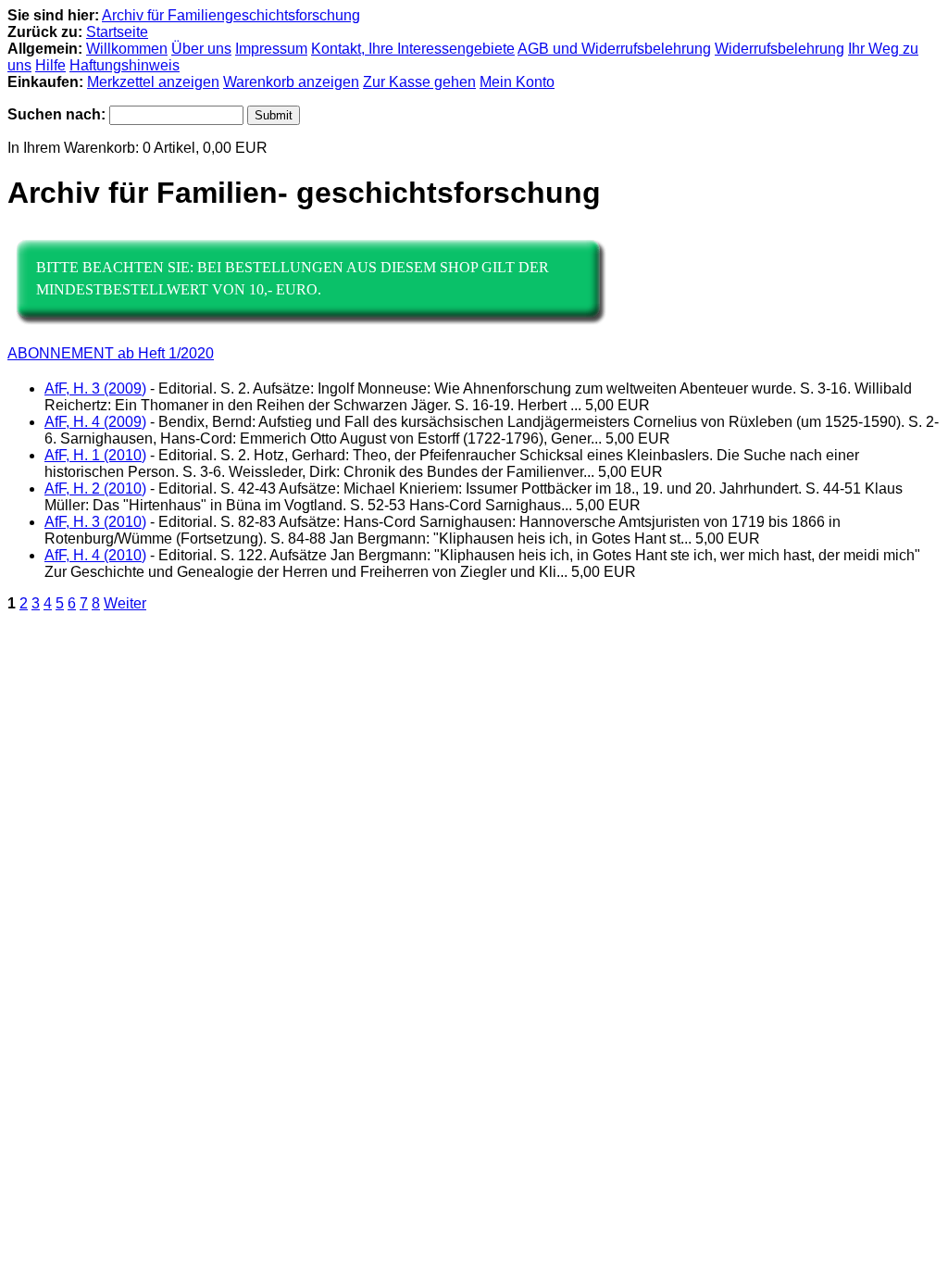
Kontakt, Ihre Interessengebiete (413, 48)
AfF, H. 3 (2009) (95, 388)
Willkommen (127, 48)
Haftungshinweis (124, 65)
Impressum (271, 48)
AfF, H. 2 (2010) (95, 488)
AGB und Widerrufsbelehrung (614, 48)
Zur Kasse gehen (419, 82)
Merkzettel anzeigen (153, 82)
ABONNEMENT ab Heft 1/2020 (110, 353)
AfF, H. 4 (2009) (95, 422)
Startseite (117, 32)
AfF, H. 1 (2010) (95, 455)
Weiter (125, 603)
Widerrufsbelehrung (779, 48)
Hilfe (50, 65)
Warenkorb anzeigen (291, 82)
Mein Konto (517, 82)
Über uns (201, 48)
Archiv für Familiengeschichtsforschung (231, 15)
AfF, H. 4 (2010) (95, 555)
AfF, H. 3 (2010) (95, 522)
